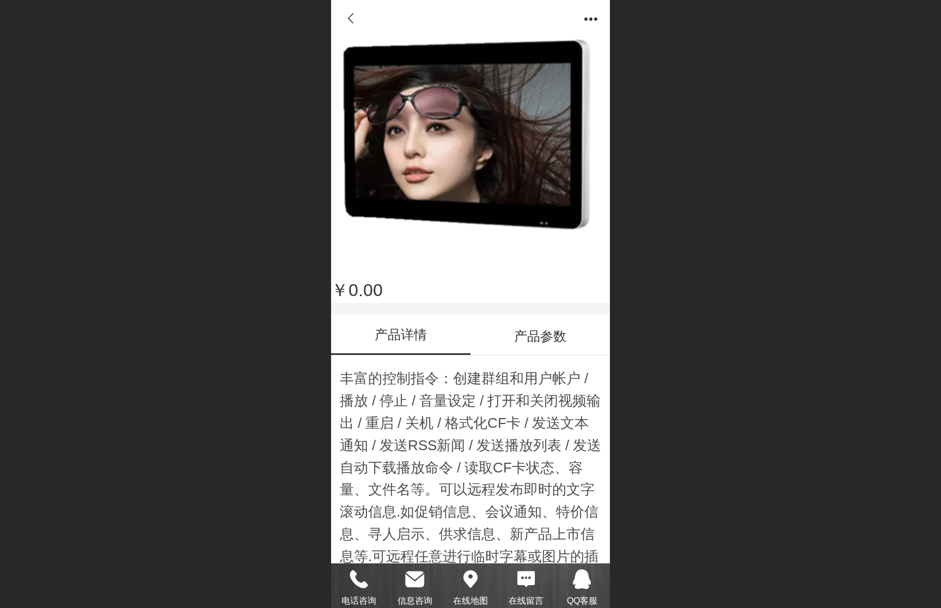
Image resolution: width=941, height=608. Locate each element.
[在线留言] (526, 579)
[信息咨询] (414, 579)
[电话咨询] (359, 579)
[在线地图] (470, 579)
